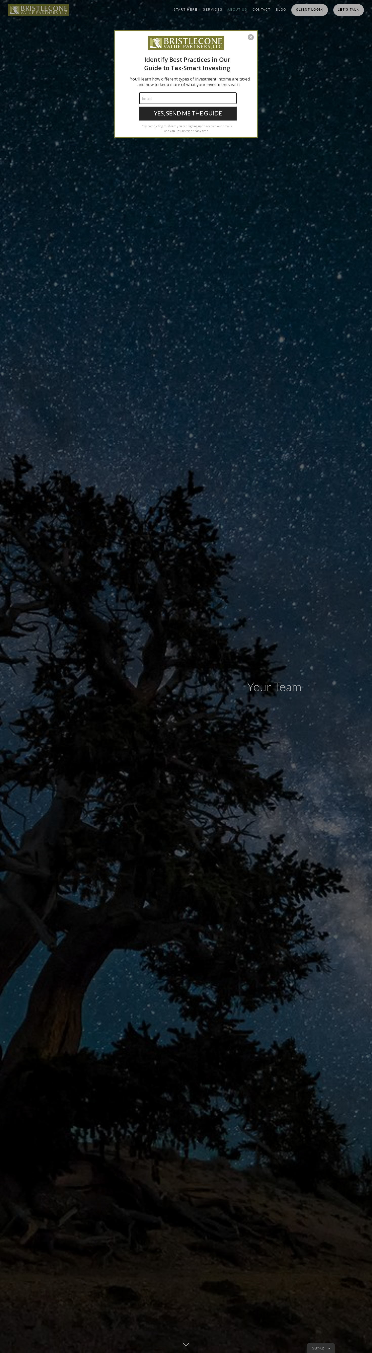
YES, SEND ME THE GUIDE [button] (188, 113)
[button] (251, 37)
